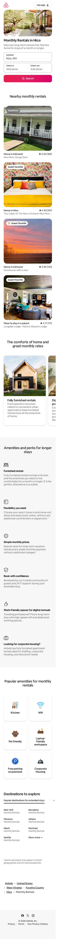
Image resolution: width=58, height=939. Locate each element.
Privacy (11, 924)
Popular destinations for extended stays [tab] (24, 800)
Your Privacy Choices (37, 924)
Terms (21, 924)
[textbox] (15, 69)
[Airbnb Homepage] (6, 5)
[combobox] (27, 58)
